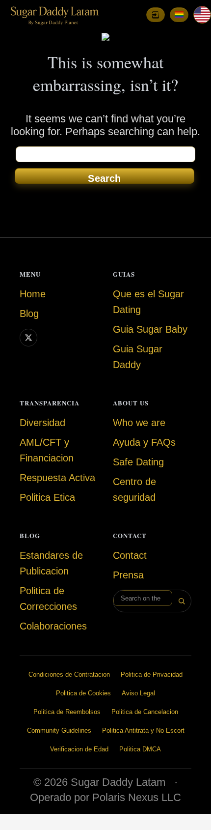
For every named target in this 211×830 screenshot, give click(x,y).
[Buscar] (181, 601)
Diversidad (42, 422)
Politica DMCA (140, 749)
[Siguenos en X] (28, 337)
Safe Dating (138, 462)
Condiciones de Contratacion (69, 674)
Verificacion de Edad (79, 749)
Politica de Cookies (83, 693)
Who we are (139, 422)
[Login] (155, 14)
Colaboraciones (53, 626)
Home (33, 293)
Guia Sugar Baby (150, 329)
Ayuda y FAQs (144, 442)
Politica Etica (47, 497)
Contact (130, 555)
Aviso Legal (138, 693)
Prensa (128, 575)
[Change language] (202, 15)
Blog (29, 313)
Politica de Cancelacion (144, 712)
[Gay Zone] (179, 14)
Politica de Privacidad (152, 674)
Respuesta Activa (57, 477)
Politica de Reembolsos (67, 712)
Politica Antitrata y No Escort (143, 730)
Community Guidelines (59, 730)
